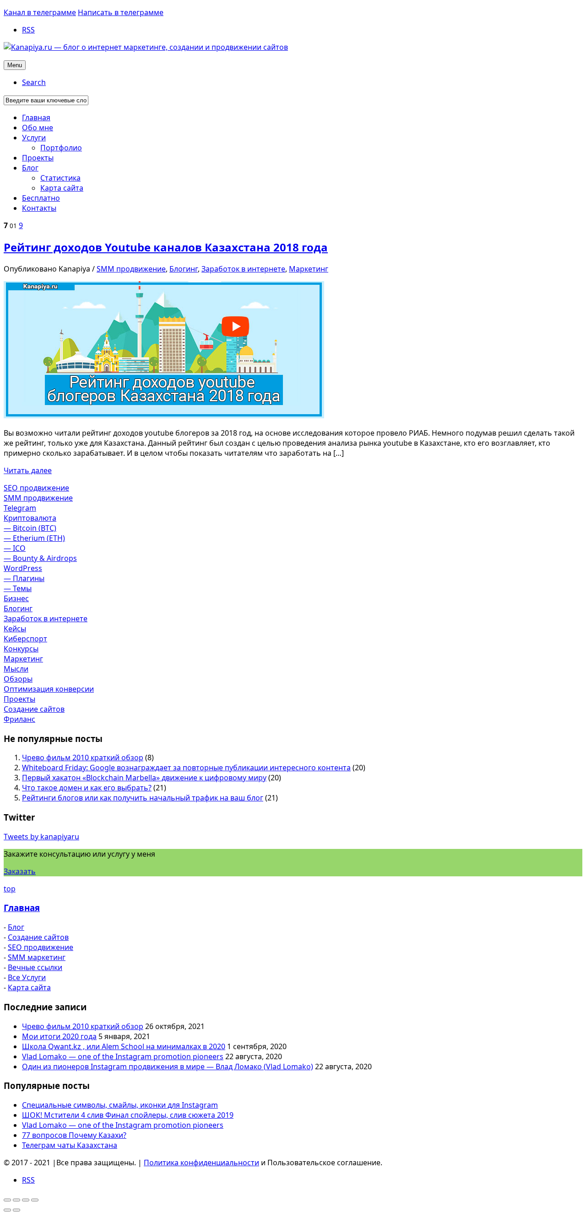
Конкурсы (21, 649)
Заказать (20, 871)
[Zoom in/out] (34, 1200)
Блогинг (183, 269)
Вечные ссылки (35, 967)
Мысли (16, 669)
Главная (22, 907)
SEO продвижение (36, 488)
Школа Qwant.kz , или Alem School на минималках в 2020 (123, 1046)
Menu (14, 65)
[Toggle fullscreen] (25, 1200)
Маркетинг (308, 269)
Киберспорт (25, 639)
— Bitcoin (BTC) (30, 528)
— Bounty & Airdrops (40, 558)
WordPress (23, 568)
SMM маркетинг (36, 957)
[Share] (16, 1200)
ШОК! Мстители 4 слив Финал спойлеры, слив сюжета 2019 (127, 1115)
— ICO (15, 548)
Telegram (20, 508)
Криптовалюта (30, 518)
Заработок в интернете (243, 269)
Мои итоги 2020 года (59, 1036)
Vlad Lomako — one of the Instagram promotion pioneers (122, 1056)
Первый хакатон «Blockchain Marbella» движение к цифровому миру (144, 778)
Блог (16, 927)
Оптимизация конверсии (49, 689)
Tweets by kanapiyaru (41, 837)
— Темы (18, 588)
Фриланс (19, 719)
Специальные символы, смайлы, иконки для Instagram (120, 1105)
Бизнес (16, 598)
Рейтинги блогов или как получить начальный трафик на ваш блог (142, 798)
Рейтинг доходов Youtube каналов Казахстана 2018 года (166, 247)
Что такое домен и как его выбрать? (87, 788)
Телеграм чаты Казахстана (69, 1145)
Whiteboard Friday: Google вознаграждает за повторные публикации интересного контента (186, 768)
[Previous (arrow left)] (7, 1210)
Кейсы (15, 629)
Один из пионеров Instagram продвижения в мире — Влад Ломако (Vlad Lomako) (167, 1066)
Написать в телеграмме (120, 12)
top (10, 889)
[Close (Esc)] (7, 1200)
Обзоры (18, 679)
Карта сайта (29, 987)
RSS (28, 30)
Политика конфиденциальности (201, 1162)
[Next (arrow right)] (16, 1210)
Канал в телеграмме (40, 12)
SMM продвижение (131, 269)
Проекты (19, 699)
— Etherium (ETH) (34, 538)
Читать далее (28, 470)
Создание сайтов (34, 709)
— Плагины (24, 578)
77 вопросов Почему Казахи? (74, 1135)
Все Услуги (27, 977)
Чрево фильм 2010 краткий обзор (82, 757)
